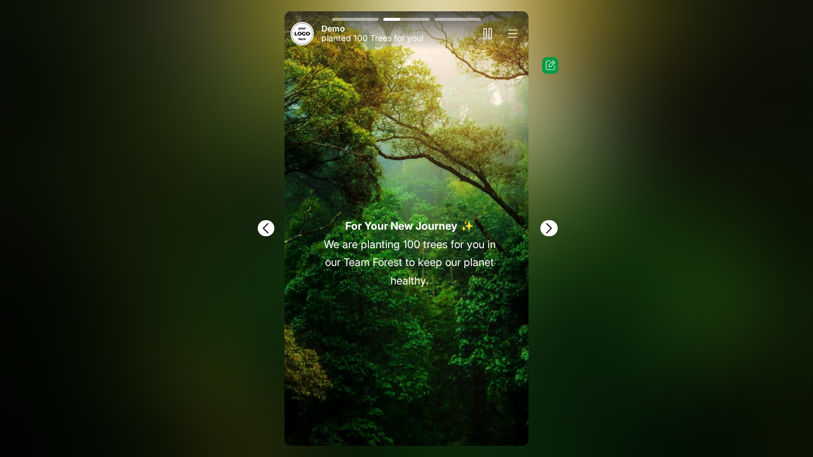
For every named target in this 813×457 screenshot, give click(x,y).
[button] (355, 19)
